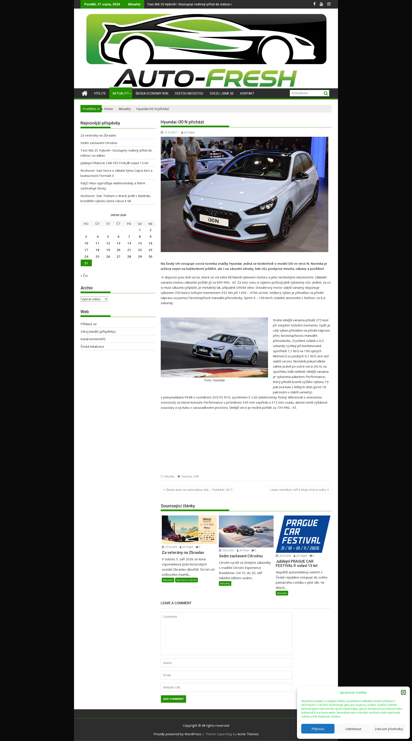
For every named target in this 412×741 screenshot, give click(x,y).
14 (129, 243)
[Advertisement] (246, 443)
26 (108, 256)
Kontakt (247, 93)
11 (97, 243)
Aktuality (120, 93)
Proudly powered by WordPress (177, 734)
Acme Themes (248, 734)
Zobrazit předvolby (389, 729)
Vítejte (100, 93)
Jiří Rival (244, 550)
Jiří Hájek (189, 132)
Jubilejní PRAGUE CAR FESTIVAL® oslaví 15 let (114, 163)
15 (140, 243)
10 (86, 243)
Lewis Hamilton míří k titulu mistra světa (298, 490)
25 (97, 256)
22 (140, 250)
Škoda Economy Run (152, 93)
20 (118, 250)
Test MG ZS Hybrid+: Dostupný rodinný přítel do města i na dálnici (197, 4)
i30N (196, 476)
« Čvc (84, 275)
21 (129, 250)
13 (118, 243)
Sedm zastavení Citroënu (98, 143)
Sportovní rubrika (186, 580)
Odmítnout (353, 729)
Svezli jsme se (222, 93)
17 (86, 250)
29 (140, 256)
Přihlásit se (88, 324)
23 (150, 250)
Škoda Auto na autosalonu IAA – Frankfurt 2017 (199, 490)
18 (97, 250)
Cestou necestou (189, 93)
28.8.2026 (228, 550)
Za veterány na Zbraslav (98, 135)
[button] (403, 692)
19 (108, 250)
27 (118, 256)
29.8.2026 (171, 547)
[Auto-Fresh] (206, 86)
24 (86, 256)
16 (150, 243)
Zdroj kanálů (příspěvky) (98, 331)
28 (129, 256)
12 (108, 243)
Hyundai (187, 476)
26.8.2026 (285, 556)
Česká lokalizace (92, 346)
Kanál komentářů (92, 339)
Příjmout (318, 729)
